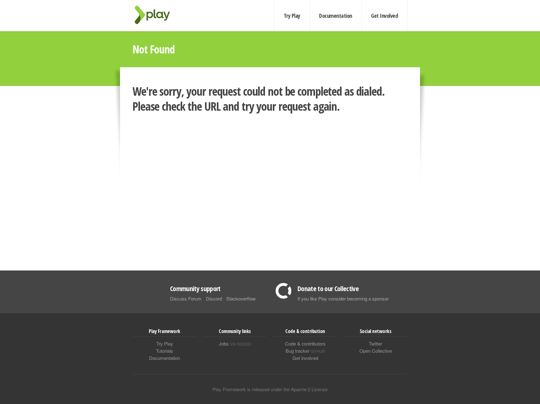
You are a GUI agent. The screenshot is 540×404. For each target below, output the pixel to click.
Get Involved (384, 15)
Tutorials (164, 350)
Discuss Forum (186, 298)
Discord (214, 298)
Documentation (335, 15)
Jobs (235, 343)
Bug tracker (305, 350)
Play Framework (155, 15)
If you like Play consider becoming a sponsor (343, 298)
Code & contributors (305, 343)
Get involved (305, 358)
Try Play (292, 15)
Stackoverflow (241, 298)
